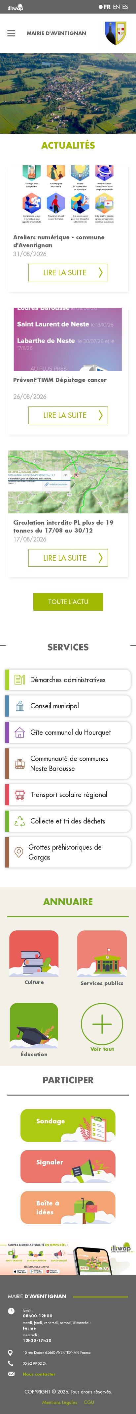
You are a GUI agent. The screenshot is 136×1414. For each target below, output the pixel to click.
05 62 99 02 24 (35, 1363)
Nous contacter (39, 1374)
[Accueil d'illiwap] (30, 7)
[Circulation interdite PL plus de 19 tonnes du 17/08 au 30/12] (68, 481)
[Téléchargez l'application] (68, 1257)
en (116, 7)
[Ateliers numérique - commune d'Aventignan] (68, 196)
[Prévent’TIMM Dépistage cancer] (68, 338)
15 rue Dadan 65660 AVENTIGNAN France (57, 1352)
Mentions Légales (59, 1402)
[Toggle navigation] (11, 33)
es (125, 7)
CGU (89, 1402)
